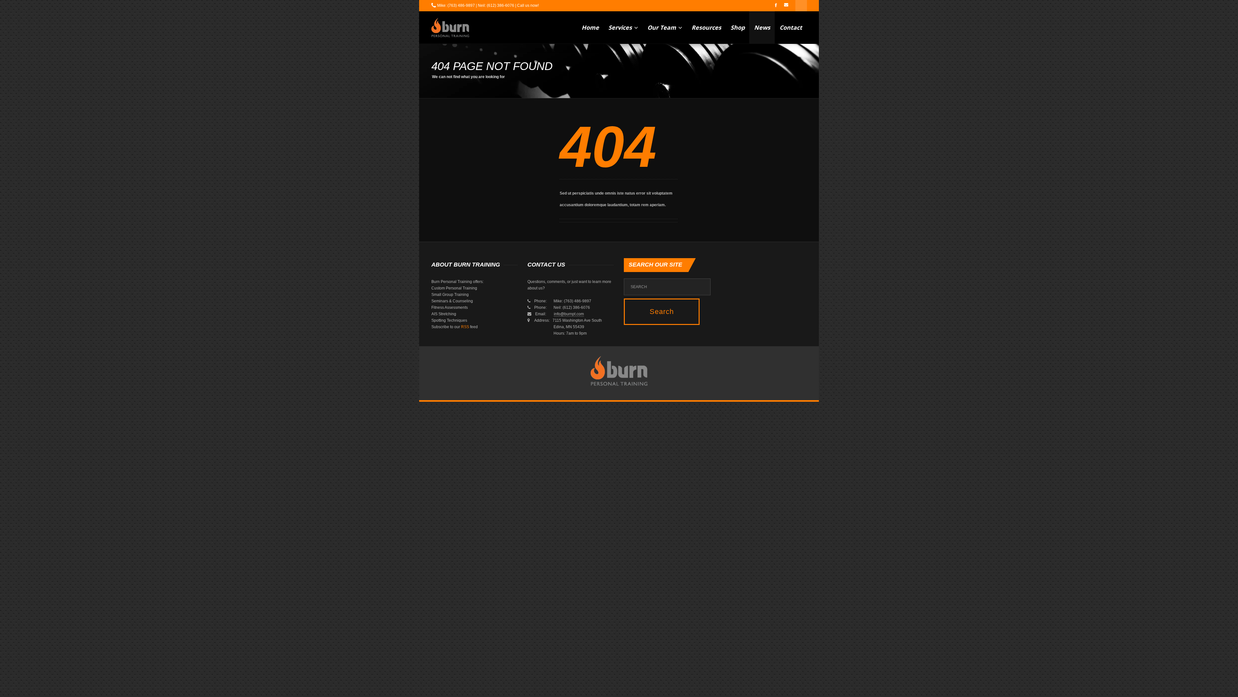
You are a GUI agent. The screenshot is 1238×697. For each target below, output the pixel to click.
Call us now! (528, 5)
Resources (706, 27)
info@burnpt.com (569, 314)
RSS (465, 327)
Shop (738, 27)
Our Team (662, 27)
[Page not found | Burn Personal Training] (450, 27)
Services (621, 27)
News (762, 27)
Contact (791, 27)
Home (590, 27)
